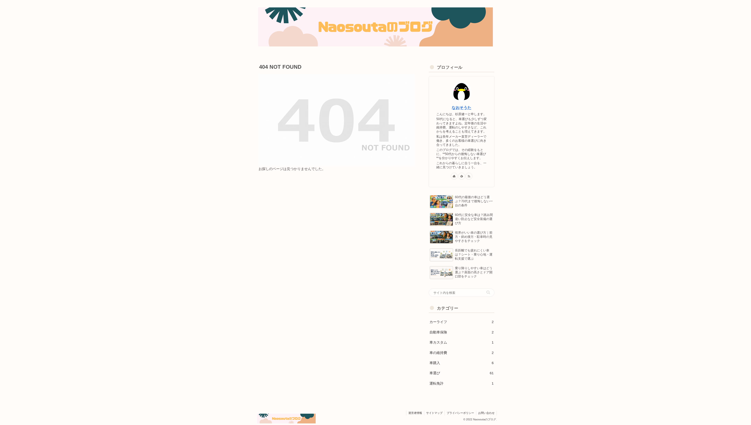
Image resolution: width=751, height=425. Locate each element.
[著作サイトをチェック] (454, 176)
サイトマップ (434, 412)
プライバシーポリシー (460, 412)
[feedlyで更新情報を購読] (461, 176)
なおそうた (461, 107)
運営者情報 (415, 412)
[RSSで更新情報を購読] (468, 176)
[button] (488, 292)
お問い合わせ (486, 412)
